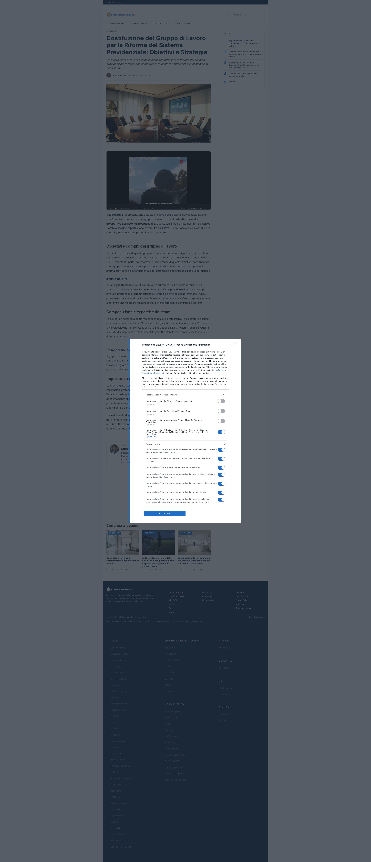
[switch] (221, 401)
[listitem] (185, 394)
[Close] (235, 345)
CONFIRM (164, 514)
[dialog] (185, 431)
